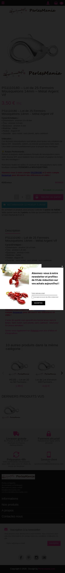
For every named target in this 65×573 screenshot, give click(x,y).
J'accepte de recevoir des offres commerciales (45, 297)
